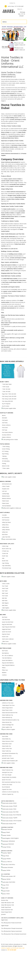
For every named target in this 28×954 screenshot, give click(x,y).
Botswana (10, 867)
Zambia (8, 870)
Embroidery (5, 458)
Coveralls (4, 515)
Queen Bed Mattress (7, 660)
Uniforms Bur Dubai (7, 784)
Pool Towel (5, 595)
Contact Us (12, 3)
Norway (8, 847)
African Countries (6, 850)
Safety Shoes (5, 525)
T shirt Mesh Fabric (7, 384)
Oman (7, 885)
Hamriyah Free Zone (7, 772)
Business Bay (4, 900)
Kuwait (7, 891)
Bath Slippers (5, 603)
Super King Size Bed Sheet (8, 627)
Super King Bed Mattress (8, 665)
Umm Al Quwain (17, 820)
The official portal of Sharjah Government (11, 928)
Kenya (7, 855)
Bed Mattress (5, 653)
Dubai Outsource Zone (8, 741)
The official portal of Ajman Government (11, 931)
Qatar (6, 888)
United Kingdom (15, 838)
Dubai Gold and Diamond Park (9, 712)
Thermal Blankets (6, 505)
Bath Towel (5, 593)
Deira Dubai (5, 736)
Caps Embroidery (6, 565)
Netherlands (12, 841)
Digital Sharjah (4, 925)
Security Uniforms (6, 435)
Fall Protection (5, 520)
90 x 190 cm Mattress (7, 655)
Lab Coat (4, 491)
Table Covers (5, 641)
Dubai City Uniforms (7, 898)
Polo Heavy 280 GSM (7, 401)
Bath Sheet (5, 605)
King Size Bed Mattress (8, 663)
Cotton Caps (5, 546)
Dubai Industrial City (7, 717)
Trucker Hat (5, 553)
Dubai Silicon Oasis (7, 743)
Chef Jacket (5, 420)
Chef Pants (5, 422)
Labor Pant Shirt (6, 537)
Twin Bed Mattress (7, 658)
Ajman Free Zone (6, 779)
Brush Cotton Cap (6, 548)
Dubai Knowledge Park (7, 724)
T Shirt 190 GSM (6, 391)
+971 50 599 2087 (18, 6)
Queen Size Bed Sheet (7, 622)
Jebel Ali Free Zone (6, 756)
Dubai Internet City (6, 722)
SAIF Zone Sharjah (6, 775)
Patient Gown (5, 501)
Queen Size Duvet (6, 631)
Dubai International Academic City (10, 720)
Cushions (4, 675)
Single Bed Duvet (6, 629)
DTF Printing (5, 451)
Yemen (8, 893)
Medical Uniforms (6, 498)
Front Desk (5, 427)
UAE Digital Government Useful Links (12, 918)
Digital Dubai (4, 920)
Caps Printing (5, 563)
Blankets (4, 672)
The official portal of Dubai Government (11, 922)
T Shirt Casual (5, 386)
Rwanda (9, 858)
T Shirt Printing (5, 446)
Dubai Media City (6, 739)
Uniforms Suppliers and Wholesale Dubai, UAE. (13, 948)
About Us (19, 9)
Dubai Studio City (6, 746)
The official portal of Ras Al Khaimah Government (13, 934)
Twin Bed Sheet (6, 619)
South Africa (12, 864)
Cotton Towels (5, 486)
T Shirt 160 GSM (6, 389)
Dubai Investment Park (7, 909)
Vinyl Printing (5, 453)
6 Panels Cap (5, 551)
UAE (14, 876)
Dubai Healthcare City (7, 715)
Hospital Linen (5, 488)
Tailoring (4, 456)
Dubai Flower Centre (7, 710)
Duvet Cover (5, 636)
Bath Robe (4, 600)
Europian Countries (7, 827)
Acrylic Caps (5, 556)
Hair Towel (4, 591)
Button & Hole (5, 466)
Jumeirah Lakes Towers (8, 758)
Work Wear (5, 534)
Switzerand (11, 844)
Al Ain (14, 823)
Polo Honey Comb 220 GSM (9, 396)
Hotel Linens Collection (8, 639)
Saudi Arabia (12, 882)
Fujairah (15, 817)
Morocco (9, 861)
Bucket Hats (5, 560)
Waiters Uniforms (6, 437)
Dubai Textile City (6, 751)
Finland (8, 832)
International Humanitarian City (10, 753)
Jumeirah (3, 914)
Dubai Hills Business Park (7, 902)
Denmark (9, 829)
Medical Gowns (6, 496)
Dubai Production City (7, 770)
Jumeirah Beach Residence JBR (10, 760)
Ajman (14, 803)
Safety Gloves (5, 527)
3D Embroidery (6, 461)
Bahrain (8, 879)
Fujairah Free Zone (7, 789)
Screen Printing (6, 449)
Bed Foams (5, 650)
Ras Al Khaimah (6, 787)
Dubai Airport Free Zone (8, 705)
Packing (4, 463)
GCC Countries (5, 874)
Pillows (4, 667)
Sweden (9, 835)
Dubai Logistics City (7, 727)
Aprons (4, 415)
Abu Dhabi (15, 812)
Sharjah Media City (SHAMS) (9, 777)
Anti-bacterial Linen (7, 484)
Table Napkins (5, 608)
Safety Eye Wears (6, 522)
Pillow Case (5, 670)
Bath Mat (4, 598)
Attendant (4, 418)
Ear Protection (5, 517)
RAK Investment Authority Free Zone (11, 782)
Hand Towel (5, 588)
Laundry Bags (5, 493)
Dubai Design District (7, 707)
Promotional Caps (6, 568)
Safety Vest (5, 532)
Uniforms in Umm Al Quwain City (10, 792)
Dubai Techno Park (7, 748)
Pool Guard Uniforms (7, 432)
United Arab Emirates (7, 801)
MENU (4, 22)
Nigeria (9, 853)
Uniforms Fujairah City (7, 794)
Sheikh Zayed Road (6, 907)
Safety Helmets (6, 529)
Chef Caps (4, 430)
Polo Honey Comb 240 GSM (9, 399)
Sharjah (15, 806)
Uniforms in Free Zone (7, 703)
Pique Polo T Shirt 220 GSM (9, 394)
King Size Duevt (6, 634)
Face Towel (5, 586)
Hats (3, 558)
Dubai (14, 809)
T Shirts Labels (5, 468)
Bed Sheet (4, 617)
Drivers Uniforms (6, 425)
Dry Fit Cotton (5, 406)
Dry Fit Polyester (6, 403)
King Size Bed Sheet (7, 624)
